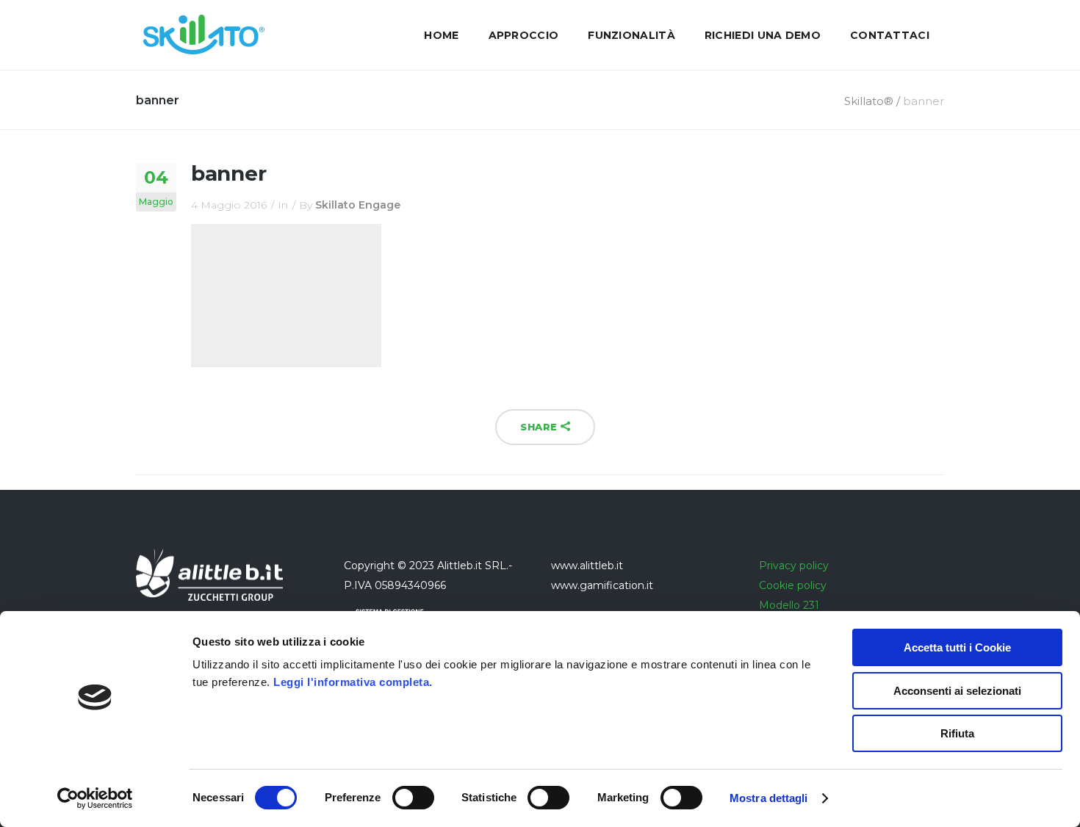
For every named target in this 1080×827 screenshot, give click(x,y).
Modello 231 (789, 605)
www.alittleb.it (587, 565)
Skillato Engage (357, 205)
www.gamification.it (602, 585)
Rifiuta (957, 733)
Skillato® (868, 100)
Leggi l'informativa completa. (353, 682)
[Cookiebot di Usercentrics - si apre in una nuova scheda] (95, 798)
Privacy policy (794, 565)
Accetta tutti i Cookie (957, 647)
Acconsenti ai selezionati (957, 691)
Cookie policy (793, 585)
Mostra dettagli (769, 798)
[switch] (413, 797)
